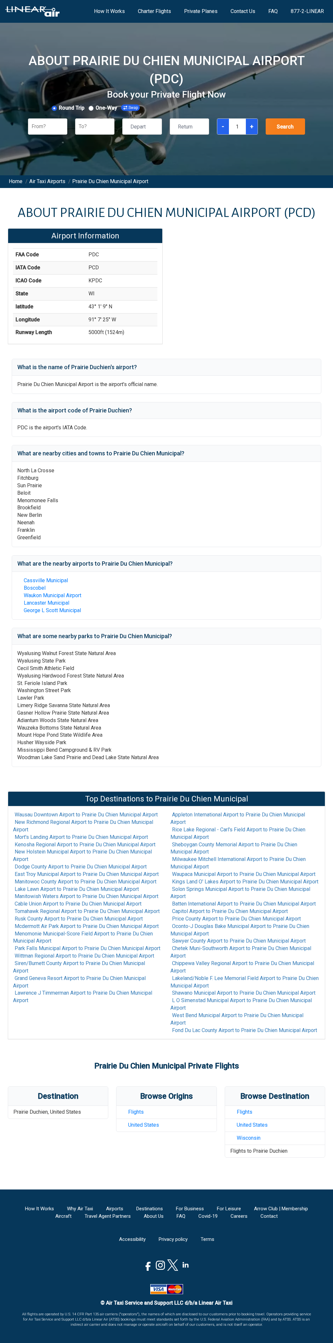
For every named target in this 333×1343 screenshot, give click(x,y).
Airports (114, 1209)
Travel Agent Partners (108, 1216)
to (86, 815)
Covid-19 (208, 1216)
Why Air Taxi (80, 1209)
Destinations (149, 1209)
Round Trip (72, 108)
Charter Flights (154, 11)
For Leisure (229, 1209)
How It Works (109, 11)
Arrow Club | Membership (281, 1209)
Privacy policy (173, 1239)
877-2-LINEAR (307, 11)
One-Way (106, 108)
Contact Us (243, 11)
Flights (136, 1112)
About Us (154, 1216)
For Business (190, 1209)
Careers (239, 1216)
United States (143, 1125)
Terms (207, 1239)
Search (285, 127)
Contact (269, 1216)
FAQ (273, 11)
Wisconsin (248, 1138)
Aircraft (63, 1216)
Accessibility (132, 1239)
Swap (133, 107)
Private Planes (201, 11)
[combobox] (32, 126)
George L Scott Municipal (52, 610)
